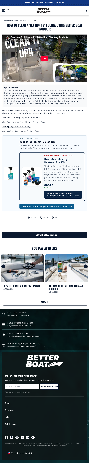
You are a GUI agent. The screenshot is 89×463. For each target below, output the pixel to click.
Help (7, 417)
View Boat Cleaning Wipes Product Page (21, 118)
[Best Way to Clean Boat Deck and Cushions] (66, 268)
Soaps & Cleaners (21, 20)
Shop (7, 403)
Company (9, 410)
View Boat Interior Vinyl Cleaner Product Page (24, 122)
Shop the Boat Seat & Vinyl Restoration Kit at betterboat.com (63, 194)
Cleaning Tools (7, 20)
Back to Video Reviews (46, 234)
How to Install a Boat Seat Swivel (21, 285)
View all (44, 301)
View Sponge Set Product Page (16, 126)
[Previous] (3, 266)
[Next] (86, 266)
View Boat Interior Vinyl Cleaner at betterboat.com (46, 206)
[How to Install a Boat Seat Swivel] (22, 268)
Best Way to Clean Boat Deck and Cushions (65, 287)
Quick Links (10, 424)
